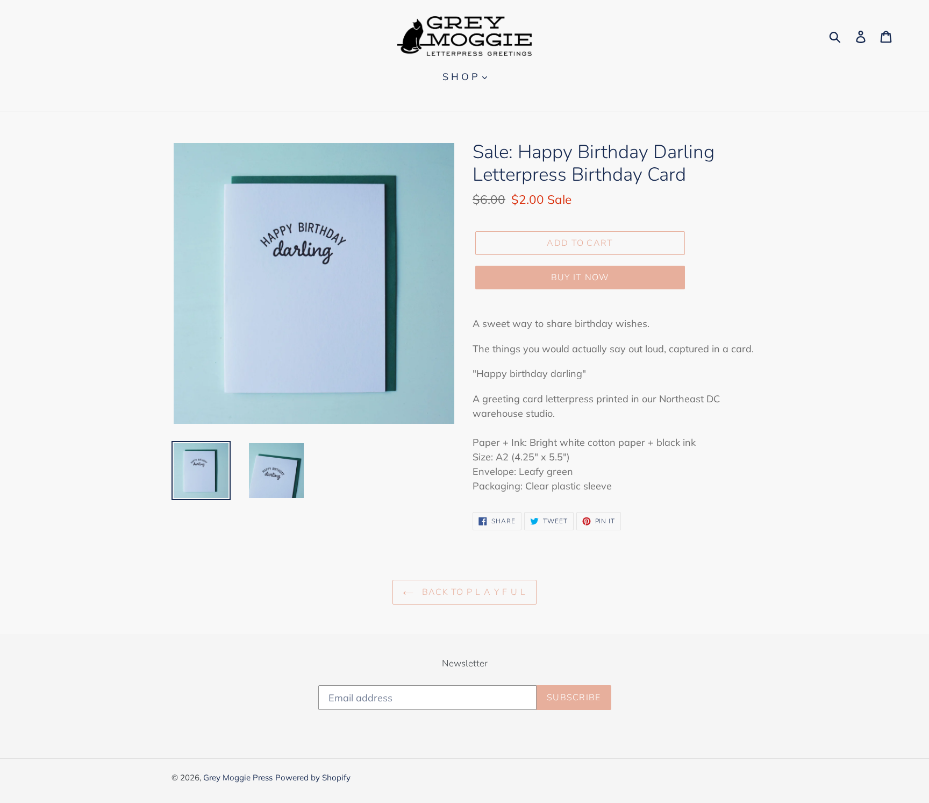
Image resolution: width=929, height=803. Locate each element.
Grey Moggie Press (238, 777)
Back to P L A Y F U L (472, 592)
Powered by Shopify (313, 777)
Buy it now (580, 277)
